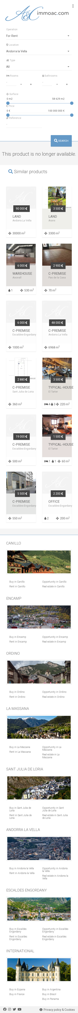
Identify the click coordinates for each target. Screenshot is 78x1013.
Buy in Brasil (49, 994)
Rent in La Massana (20, 751)
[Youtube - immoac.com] (19, 1009)
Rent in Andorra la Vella (22, 873)
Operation (11, 29)
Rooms (13, 75)
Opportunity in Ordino (54, 692)
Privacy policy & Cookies (58, 1009)
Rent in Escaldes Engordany (18, 938)
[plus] (31, 84)
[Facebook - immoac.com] (4, 1009)
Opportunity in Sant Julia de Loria (53, 809)
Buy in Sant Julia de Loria (20, 809)
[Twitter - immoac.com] (14, 1009)
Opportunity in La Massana (51, 748)
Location (13, 44)
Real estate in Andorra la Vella (55, 877)
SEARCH (63, 140)
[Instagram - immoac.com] (9, 1009)
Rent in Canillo (17, 586)
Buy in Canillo (17, 581)
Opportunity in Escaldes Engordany (55, 930)
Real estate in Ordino (53, 696)
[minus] (21, 84)
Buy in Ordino (17, 692)
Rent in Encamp (18, 641)
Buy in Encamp (17, 637)
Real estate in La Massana (50, 756)
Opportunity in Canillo (54, 581)
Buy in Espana (17, 989)
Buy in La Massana (19, 747)
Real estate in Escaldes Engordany (54, 938)
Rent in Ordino (17, 696)
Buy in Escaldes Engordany (18, 930)
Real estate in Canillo (53, 586)
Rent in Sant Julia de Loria (20, 816)
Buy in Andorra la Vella (21, 868)
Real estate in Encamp (54, 641)
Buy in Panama (50, 999)
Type (12, 60)
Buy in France (16, 994)
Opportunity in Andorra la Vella (55, 870)
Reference (15, 118)
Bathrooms (50, 75)
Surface (13, 94)
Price (11, 106)
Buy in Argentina (51, 989)
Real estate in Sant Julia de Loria (55, 816)
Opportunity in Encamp (55, 637)
